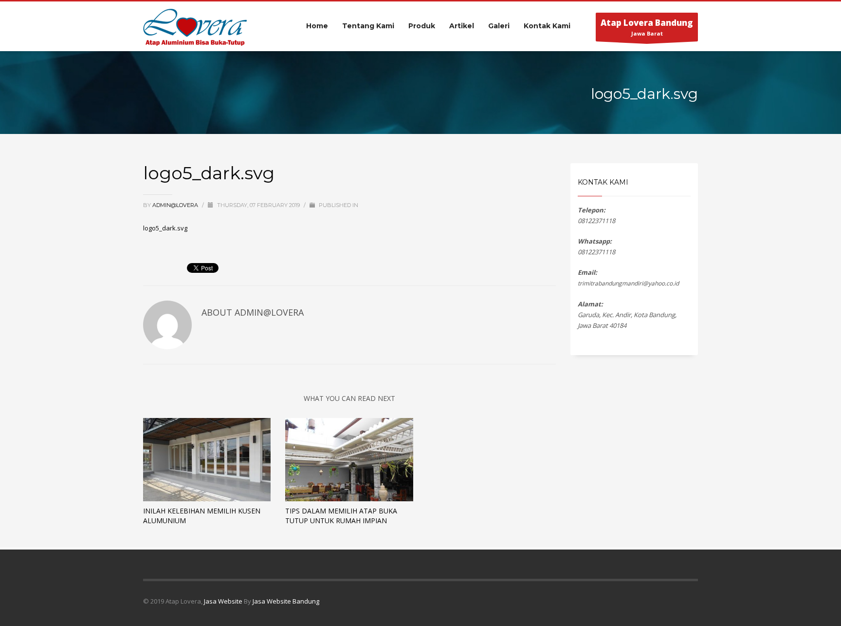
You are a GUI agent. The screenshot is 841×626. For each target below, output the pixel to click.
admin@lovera (176, 205)
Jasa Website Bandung (286, 601)
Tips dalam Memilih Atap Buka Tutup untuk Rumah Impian (341, 515)
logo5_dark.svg (165, 228)
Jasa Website (223, 601)
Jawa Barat (647, 27)
